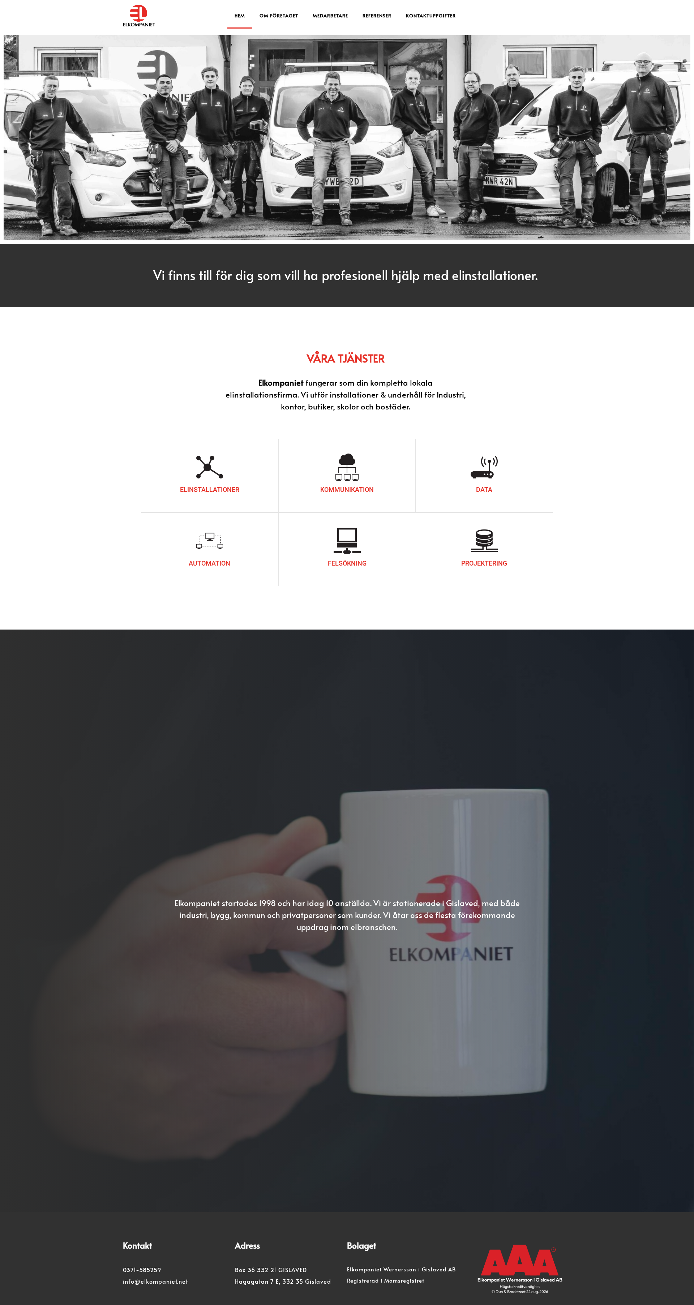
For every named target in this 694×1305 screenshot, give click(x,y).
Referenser (377, 15)
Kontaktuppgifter (431, 15)
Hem (240, 15)
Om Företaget (279, 15)
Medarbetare (330, 15)
